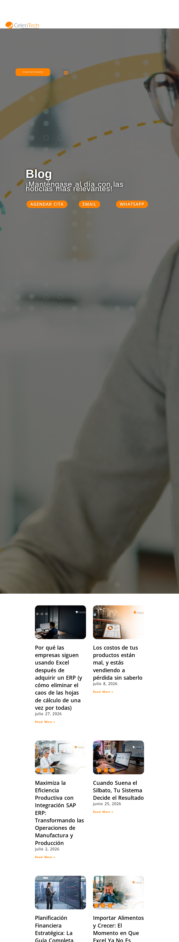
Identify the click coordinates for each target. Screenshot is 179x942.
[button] (66, 72)
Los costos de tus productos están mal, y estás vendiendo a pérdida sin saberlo (117, 662)
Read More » (45, 722)
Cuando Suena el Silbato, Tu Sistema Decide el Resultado (118, 790)
